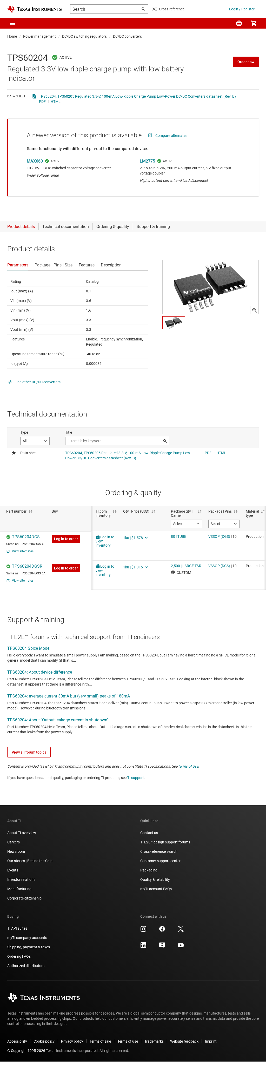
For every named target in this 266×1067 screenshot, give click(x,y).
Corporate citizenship (24, 898)
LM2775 (147, 161)
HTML (56, 101)
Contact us (149, 833)
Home (12, 36)
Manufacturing (19, 889)
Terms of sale (100, 1041)
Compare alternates (171, 135)
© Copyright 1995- (26, 1051)
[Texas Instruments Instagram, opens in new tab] (143, 931)
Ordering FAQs (19, 956)
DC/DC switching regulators (84, 36)
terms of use (188, 766)
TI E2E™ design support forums (165, 842)
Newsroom (16, 851)
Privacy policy (72, 1041)
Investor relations (21, 879)
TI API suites (17, 928)
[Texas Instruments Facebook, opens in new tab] (162, 931)
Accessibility (17, 1041)
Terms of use (127, 1041)
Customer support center (160, 861)
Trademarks (154, 1041)
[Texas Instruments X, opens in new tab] (181, 931)
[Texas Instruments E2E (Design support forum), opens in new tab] (162, 947)
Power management (39, 36)
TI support (135, 778)
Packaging (148, 870)
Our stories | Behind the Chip (29, 861)
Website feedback (184, 1041)
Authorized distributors (25, 966)
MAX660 (35, 161)
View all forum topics (29, 752)
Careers (13, 842)
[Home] (34, 9)
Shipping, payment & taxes (28, 947)
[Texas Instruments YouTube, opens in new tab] (181, 947)
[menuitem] (239, 23)
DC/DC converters (127, 36)
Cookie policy (44, 1041)
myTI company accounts (27, 938)
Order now (245, 62)
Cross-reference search (158, 851)
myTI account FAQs (156, 889)
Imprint (211, 1041)
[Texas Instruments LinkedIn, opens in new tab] (143, 947)
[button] (12, 23)
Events (12, 870)
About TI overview (21, 833)
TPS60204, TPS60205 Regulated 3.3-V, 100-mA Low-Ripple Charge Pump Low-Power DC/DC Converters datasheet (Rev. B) (137, 96)
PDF (42, 101)
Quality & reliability (155, 879)
